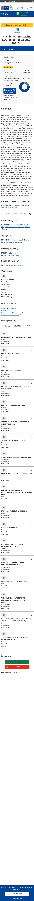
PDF (18, 667)
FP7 (5, 18)
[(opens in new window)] (7, 7)
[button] (22, 8)
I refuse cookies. (17, 898)
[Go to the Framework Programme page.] (17, 31)
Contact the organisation (10, 309)
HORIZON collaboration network (12, 315)
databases (13, 208)
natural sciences (6, 205)
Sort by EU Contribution (17, 326)
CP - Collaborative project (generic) (12, 265)
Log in (18, 8)
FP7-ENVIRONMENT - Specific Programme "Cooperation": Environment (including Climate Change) (15, 227)
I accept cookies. (17, 893)
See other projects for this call (10, 255)
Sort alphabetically (6, 326)
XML (18, 662)
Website (6, 311)
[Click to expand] (31, 334)
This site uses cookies (8, 887)
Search (27, 8)
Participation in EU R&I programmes (13, 313)
